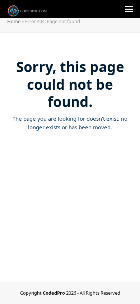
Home (13, 21)
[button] (129, 9)
